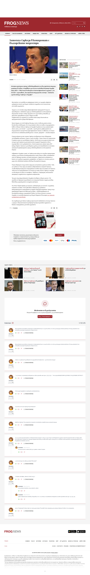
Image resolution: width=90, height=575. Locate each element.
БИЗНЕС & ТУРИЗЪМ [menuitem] (70, 33)
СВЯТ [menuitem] (51, 33)
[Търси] (84, 23)
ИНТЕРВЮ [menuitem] (27, 33)
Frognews (15, 208)
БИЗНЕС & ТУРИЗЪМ (73, 541)
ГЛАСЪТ (33, 541)
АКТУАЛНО (45, 541)
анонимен (11, 334)
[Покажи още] (45, 571)
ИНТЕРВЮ (38, 541)
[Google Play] (72, 531)
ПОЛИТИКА (51, 541)
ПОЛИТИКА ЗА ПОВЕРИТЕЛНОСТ (78, 546)
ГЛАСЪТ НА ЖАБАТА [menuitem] (17, 33)
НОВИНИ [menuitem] (7, 33)
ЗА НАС (54, 546)
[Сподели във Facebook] (54, 80)
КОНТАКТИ (60, 546)
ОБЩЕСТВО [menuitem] (36, 33)
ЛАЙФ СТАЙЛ (82, 541)
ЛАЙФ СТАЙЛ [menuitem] (81, 33)
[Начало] (77, 26)
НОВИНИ (11, 79)
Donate (60, 235)
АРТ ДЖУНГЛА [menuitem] (58, 33)
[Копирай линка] (52, 80)
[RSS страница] (85, 26)
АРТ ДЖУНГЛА (63, 541)
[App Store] (81, 531)
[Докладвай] (21, 333)
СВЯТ (57, 541)
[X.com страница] (82, 26)
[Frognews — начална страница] (12, 531)
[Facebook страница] (80, 26)
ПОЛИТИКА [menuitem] (44, 33)
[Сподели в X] (57, 80)
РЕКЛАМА (66, 546)
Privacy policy (54, 552)
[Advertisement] (45, 9)
